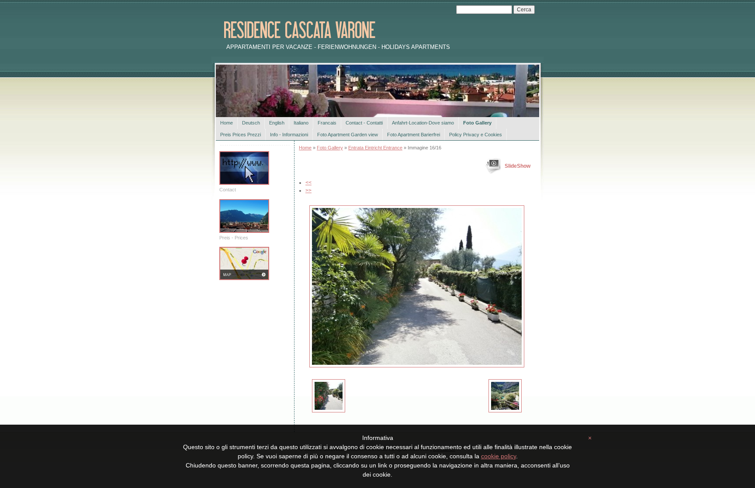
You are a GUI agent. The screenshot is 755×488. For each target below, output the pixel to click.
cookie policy (498, 456)
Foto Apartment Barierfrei (413, 134)
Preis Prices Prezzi (240, 134)
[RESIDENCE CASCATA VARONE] (344, 31)
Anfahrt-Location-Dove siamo (423, 122)
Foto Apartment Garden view (347, 134)
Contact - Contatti (364, 122)
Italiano (301, 122)
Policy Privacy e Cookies (475, 134)
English (276, 122)
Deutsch (251, 122)
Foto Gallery (477, 122)
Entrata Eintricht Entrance (375, 147)
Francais (327, 122)
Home (226, 122)
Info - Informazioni (289, 134)
